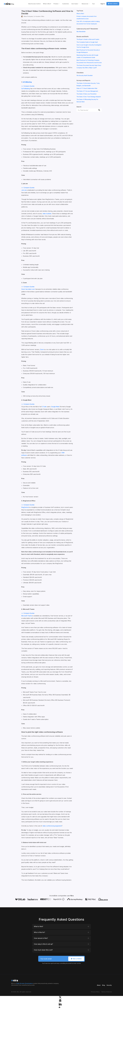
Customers (65, 4)
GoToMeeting (27, 82)
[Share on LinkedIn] (60, 1005)
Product (56, 4)
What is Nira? (47, 4)
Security (109, 985)
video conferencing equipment (52, 826)
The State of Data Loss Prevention (86, 94)
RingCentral (25, 507)
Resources (85, 4)
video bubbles (47, 213)
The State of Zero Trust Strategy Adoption (89, 96)
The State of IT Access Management (87, 91)
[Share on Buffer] (60, 1001)
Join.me (23, 190)
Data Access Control (34, 4)
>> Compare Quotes (27, 86)
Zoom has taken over (28, 289)
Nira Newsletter (81, 31)
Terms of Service (106, 992)
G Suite (44, 406)
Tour (93, 4)
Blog (103, 985)
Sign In (103, 4)
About (98, 985)
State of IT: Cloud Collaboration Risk (87, 88)
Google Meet (55, 406)
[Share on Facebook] (59, 1007)
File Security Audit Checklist (85, 75)
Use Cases (74, 4)
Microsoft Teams (26, 616)
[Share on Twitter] (60, 998)
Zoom (42, 349)
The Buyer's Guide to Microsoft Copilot (88, 39)
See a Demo (114, 3)
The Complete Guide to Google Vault (87, 42)
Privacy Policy (95, 992)
